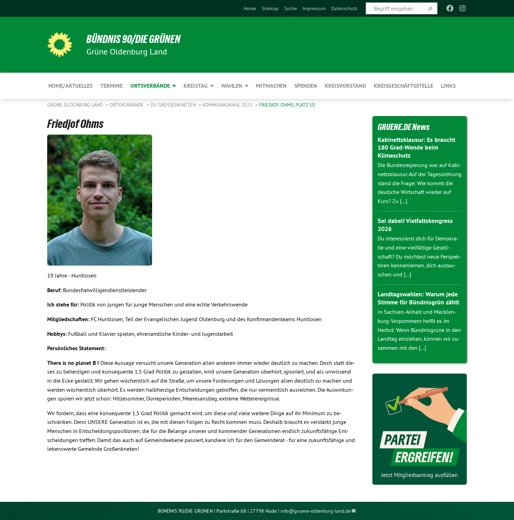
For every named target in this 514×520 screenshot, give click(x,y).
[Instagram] (462, 8)
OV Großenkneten (173, 105)
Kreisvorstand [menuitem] (345, 85)
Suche (290, 8)
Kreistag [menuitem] (196, 85)
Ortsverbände (127, 105)
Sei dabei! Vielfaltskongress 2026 (415, 225)
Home (250, 8)
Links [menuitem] (448, 85)
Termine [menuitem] (111, 85)
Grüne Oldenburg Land (75, 105)
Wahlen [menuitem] (231, 85)
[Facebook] (449, 8)
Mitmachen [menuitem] (271, 85)
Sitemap (270, 8)
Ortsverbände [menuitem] (150, 85)
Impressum (314, 8)
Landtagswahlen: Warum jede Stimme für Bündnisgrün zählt (418, 298)
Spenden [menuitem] (305, 85)
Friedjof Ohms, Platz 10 (287, 105)
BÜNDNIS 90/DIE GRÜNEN (133, 39)
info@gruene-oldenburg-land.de (315, 511)
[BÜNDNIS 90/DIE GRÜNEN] (59, 44)
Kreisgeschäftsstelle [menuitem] (403, 85)
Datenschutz (344, 8)
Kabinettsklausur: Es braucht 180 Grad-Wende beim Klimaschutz (416, 147)
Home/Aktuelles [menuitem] (70, 85)
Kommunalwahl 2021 (228, 105)
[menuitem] (250, 8)
